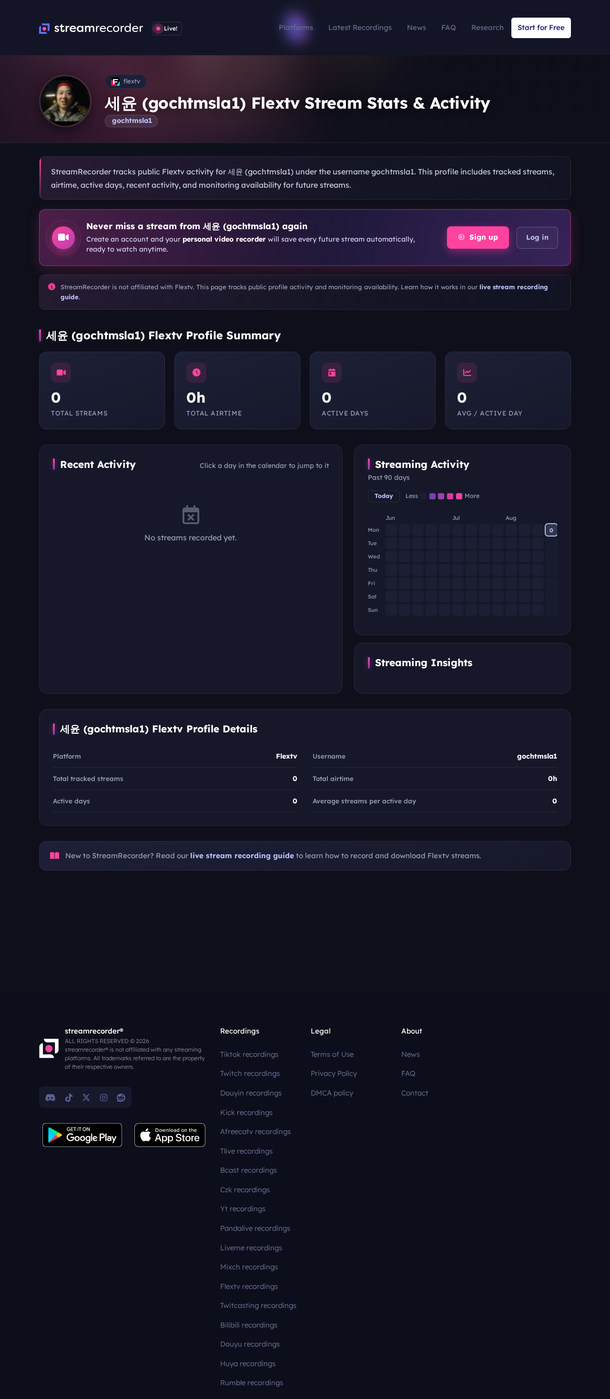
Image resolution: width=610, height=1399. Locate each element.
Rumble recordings (251, 1382)
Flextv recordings (249, 1286)
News (416, 27)
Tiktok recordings (249, 1054)
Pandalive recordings (255, 1228)
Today (384, 495)
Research (487, 27)
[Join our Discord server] (50, 1097)
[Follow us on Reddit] (121, 1097)
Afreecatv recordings (255, 1131)
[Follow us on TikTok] (68, 1097)
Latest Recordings (360, 27)
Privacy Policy (334, 1073)
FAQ (448, 27)
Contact (414, 1092)
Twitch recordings (250, 1073)
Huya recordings (247, 1363)
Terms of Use (332, 1054)
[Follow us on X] (86, 1097)
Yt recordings (242, 1208)
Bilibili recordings (248, 1324)
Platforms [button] (296, 27)
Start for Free (541, 27)
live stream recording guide (242, 855)
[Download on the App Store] (170, 1135)
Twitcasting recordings (258, 1305)
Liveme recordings (251, 1247)
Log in (537, 237)
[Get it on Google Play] (82, 1135)
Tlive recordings (246, 1151)
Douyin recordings (251, 1092)
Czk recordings (245, 1189)
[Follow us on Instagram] (103, 1097)
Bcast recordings (248, 1170)
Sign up (482, 237)
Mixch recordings (249, 1266)
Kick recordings (246, 1112)
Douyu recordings (250, 1343)
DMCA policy (332, 1092)
